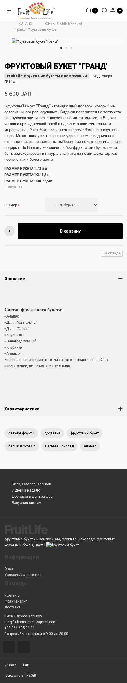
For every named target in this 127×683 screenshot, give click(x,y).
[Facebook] (25, 647)
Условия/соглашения (22, 575)
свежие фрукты (21, 433)
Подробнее (13, 187)
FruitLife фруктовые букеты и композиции (47, 76)
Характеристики (22, 409)
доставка (52, 433)
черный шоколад (59, 446)
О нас (9, 569)
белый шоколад (21, 446)
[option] (67, 41)
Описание (14, 278)
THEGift (30, 676)
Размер (11, 205)
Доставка (12, 607)
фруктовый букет (84, 433)
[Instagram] (10, 647)
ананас (90, 446)
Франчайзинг (15, 601)
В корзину (70, 231)
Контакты (12, 595)
